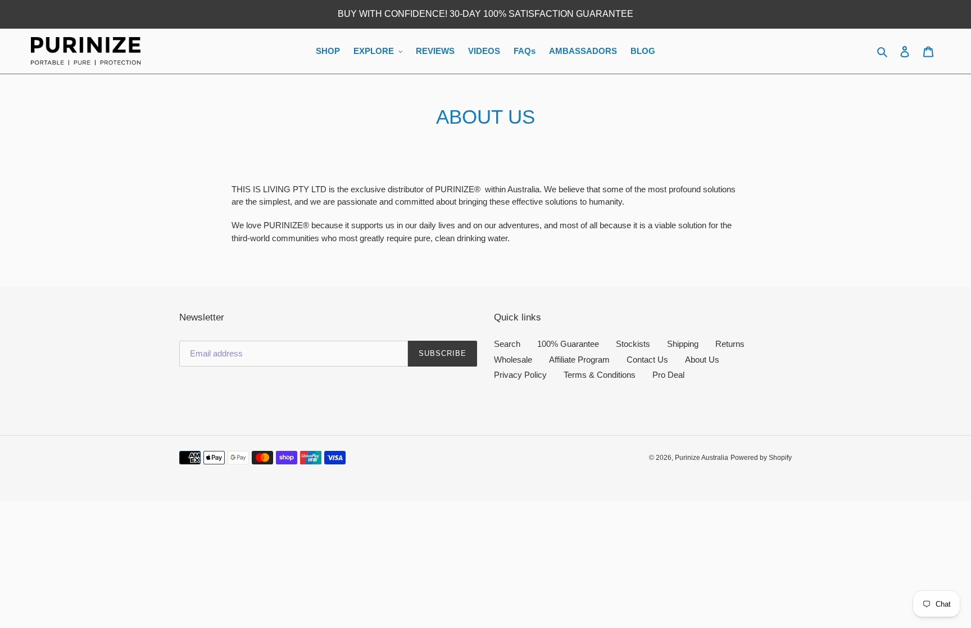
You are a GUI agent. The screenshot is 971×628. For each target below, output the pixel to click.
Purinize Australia (701, 458)
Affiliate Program (579, 359)
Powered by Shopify (761, 458)
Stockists (633, 344)
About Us (702, 359)
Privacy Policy (520, 374)
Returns (730, 344)
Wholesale (513, 359)
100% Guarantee (568, 344)
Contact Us (647, 359)
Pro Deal (668, 374)
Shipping (682, 344)
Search (507, 344)
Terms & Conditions (600, 374)
